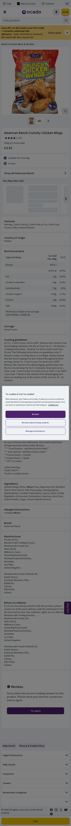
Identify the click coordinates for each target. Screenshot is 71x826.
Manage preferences (35, 431)
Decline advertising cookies (35, 422)
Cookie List (53, 405)
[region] (35, 413)
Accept (35, 414)
